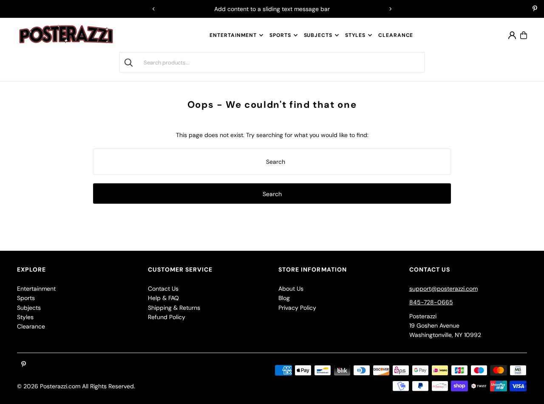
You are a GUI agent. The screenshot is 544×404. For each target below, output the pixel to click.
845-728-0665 (431, 302)
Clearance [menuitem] (395, 35)
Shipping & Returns (174, 307)
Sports (280, 35)
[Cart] (523, 35)
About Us (290, 288)
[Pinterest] (535, 9)
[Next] (390, 9)
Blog (284, 298)
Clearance (31, 326)
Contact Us (163, 288)
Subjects (318, 35)
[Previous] (154, 9)
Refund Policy (166, 317)
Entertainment (233, 35)
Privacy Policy (297, 307)
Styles (355, 35)
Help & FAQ (163, 298)
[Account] (512, 35)
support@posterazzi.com (443, 288)
